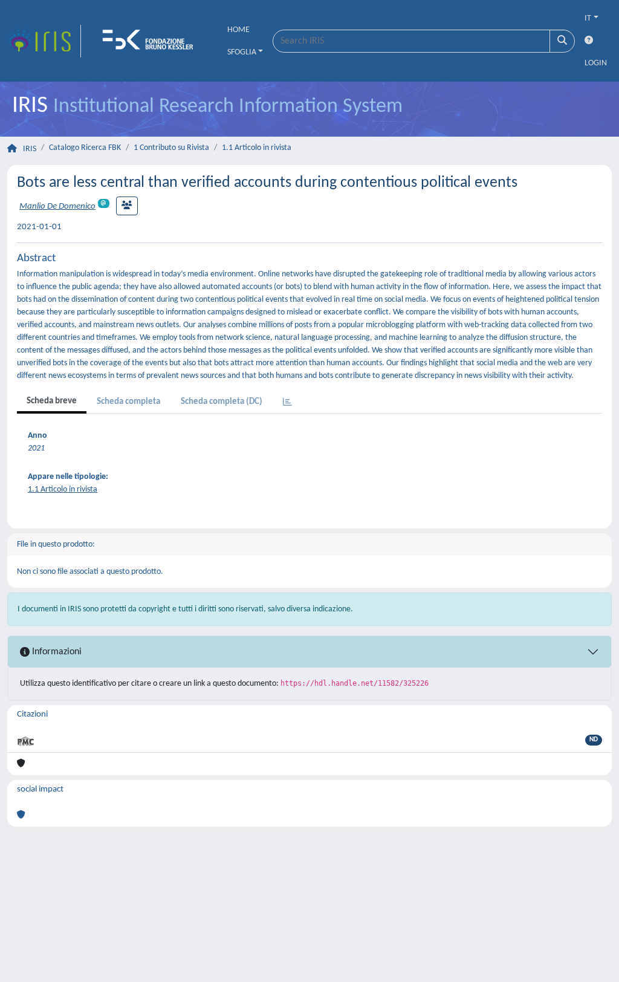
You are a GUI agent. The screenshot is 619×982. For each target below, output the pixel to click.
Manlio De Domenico (57, 206)
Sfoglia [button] (241, 52)
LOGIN (596, 63)
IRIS (29, 149)
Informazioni (56, 652)
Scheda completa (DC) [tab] (221, 401)
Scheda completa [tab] (128, 401)
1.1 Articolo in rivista (256, 147)
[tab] (287, 403)
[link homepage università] (152, 41)
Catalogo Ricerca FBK (85, 147)
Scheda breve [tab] (52, 401)
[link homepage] (44, 41)
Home (238, 29)
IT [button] (588, 18)
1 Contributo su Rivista (171, 147)
